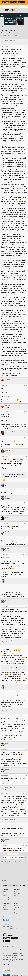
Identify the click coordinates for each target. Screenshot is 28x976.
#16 (26, 749)
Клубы (16, 891)
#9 (26, 537)
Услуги (5, 905)
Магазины (17, 893)
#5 (26, 456)
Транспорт (6, 909)
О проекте (6, 924)
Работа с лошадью (19, 905)
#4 (26, 437)
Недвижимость (7, 911)
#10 (26, 554)
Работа (5, 907)
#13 (26, 647)
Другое (5, 901)
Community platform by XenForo (14, 885)
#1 (26, 46)
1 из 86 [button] (9, 854)
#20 (26, 845)
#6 (26, 490)
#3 (26, 411)
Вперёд (15, 854)
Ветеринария (18, 911)
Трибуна (16, 907)
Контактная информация (10, 928)
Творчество (17, 913)
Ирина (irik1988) (6, 35)
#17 (26, 775)
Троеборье (6, 895)
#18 (26, 793)
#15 (26, 716)
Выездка (5, 891)
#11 (26, 586)
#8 (26, 523)
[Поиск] (26, 14)
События (16, 909)
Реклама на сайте (8, 926)
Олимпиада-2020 (8, 899)
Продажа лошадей (8, 913)
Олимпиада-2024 (8, 897)
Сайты (16, 895)
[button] (2, 14)
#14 (26, 692)
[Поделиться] (24, 46)
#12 (26, 606)
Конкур (5, 893)
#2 (26, 385)
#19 (26, 825)
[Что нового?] (23, 14)
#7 (26, 502)
